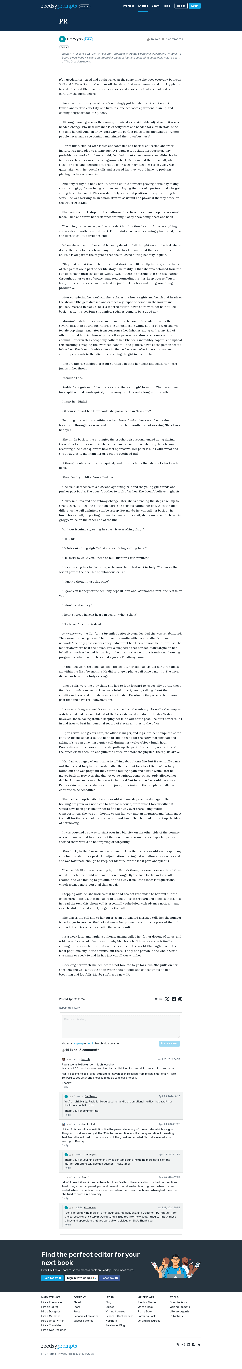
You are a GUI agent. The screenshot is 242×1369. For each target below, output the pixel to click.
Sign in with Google (79, 1278)
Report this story (69, 1007)
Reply (65, 1087)
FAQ (43, 1353)
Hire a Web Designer (53, 1330)
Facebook (108, 1278)
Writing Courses (115, 1311)
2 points (78, 1096)
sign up (79, 1043)
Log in (194, 5)
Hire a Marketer (50, 1316)
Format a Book (147, 1316)
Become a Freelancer (86, 1316)
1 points (75, 1059)
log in (90, 1043)
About (77, 1302)
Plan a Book (145, 1311)
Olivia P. (85, 1177)
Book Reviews (178, 1302)
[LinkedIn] (188, 1345)
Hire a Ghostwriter (52, 1320)
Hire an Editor (49, 1306)
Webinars (111, 1320)
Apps (82, 6)
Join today (51, 1278)
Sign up (181, 5)
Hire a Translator (51, 1325)
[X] (178, 1345)
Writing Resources (149, 1320)
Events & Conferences (119, 1316)
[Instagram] (183, 1345)
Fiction (63, 47)
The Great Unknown (77, 61)
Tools (167, 5)
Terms (52, 1353)
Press (76, 1311)
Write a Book (145, 1306)
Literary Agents (179, 1311)
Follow (88, 39)
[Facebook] (194, 1345)
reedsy (59, 6)
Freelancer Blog (115, 1325)
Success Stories (83, 1320)
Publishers (176, 1316)
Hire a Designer (50, 1311)
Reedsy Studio (147, 1302)
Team (76, 1306)
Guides (110, 1306)
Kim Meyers (91, 1096)
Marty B (85, 1059)
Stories (143, 5)
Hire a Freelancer (51, 1302)
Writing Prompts (180, 1306)
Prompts (128, 5)
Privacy (62, 1353)
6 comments (174, 39)
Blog (108, 1302)
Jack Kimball (88, 1124)
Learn (156, 5)
